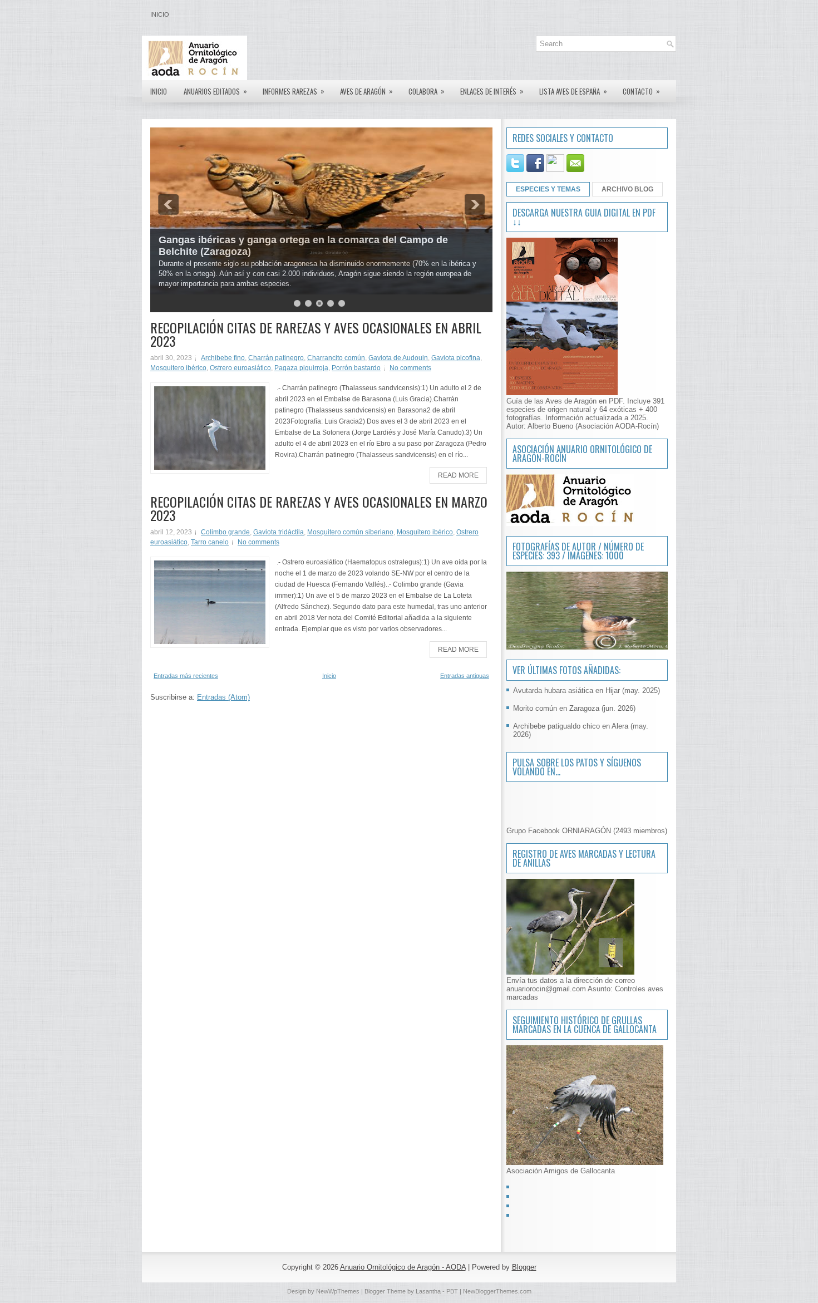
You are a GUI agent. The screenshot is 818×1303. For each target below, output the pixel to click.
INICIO (158, 91)
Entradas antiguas (464, 675)
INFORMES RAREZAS (293, 91)
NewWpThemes (337, 1291)
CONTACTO (641, 91)
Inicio (159, 14)
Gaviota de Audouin (398, 358)
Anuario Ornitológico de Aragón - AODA (403, 1267)
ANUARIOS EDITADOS (215, 91)
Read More (458, 475)
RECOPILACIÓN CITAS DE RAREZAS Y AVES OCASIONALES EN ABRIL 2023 (315, 334)
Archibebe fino (223, 358)
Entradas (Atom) (223, 697)
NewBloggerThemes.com (497, 1291)
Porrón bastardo (356, 368)
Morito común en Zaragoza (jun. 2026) (574, 708)
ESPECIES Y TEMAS (548, 189)
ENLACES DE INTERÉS (492, 91)
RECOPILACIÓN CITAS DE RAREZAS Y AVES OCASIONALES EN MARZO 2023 (318, 508)
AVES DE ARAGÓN (366, 91)
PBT (452, 1291)
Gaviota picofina (455, 358)
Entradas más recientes (186, 675)
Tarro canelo (210, 542)
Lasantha (428, 1291)
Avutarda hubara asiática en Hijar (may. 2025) (586, 690)
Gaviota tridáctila (278, 532)
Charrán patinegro (276, 358)
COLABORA (426, 91)
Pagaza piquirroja (301, 368)
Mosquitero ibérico (178, 368)
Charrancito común (336, 358)
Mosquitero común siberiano (350, 532)
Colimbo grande (225, 532)
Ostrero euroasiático (240, 368)
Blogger (524, 1267)
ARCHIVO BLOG (627, 189)
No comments (410, 368)
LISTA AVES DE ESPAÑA (573, 91)
